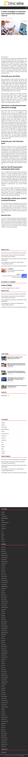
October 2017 (4, 742)
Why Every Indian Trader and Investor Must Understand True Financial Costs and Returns (16, 365)
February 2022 (4, 646)
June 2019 (3, 711)
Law (2, 442)
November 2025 (4, 557)
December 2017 (4, 737)
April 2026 (3, 549)
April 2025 (3, 572)
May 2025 (3, 570)
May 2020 (3, 690)
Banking (3, 422)
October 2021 (4, 655)
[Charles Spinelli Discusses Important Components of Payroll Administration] (4, 374)
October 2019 (4, 704)
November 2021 (4, 653)
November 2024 (4, 582)
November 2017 (4, 740)
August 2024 (3, 588)
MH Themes (22, 755)
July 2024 (3, 590)
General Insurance (5, 433)
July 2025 (3, 565)
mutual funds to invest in (16, 146)
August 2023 (3, 609)
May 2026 (3, 547)
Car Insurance (4, 427)
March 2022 (3, 644)
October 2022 (4, 630)
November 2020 (4, 677)
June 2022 (3, 638)
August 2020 (3, 684)
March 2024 (3, 594)
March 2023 (3, 619)
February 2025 (4, 576)
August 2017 (3, 746)
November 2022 (4, 628)
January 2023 (3, 623)
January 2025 (3, 578)
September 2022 (4, 632)
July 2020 (3, 686)
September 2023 (4, 607)
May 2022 (3, 640)
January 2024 (3, 599)
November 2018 (4, 717)
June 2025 (3, 567)
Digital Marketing (4, 429)
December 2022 (4, 626)
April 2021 (3, 667)
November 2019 (4, 702)
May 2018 (3, 729)
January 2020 (3, 698)
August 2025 (3, 563)
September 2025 (4, 561)
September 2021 (4, 657)
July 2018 (3, 725)
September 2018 (4, 721)
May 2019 (3, 713)
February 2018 (4, 733)
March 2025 (3, 574)
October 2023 (4, 605)
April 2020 (3, 692)
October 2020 (4, 679)
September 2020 (4, 682)
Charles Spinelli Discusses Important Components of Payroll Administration (16, 372)
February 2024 (4, 597)
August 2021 (3, 659)
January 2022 (3, 648)
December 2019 (4, 700)
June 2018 (3, 727)
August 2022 (3, 634)
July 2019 (3, 708)
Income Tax (3, 435)
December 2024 (4, 580)
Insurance (3, 438)
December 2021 (4, 650)
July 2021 (3, 661)
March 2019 (3, 715)
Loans (2, 444)
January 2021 (3, 673)
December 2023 (4, 601)
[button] (26, 8)
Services (3, 451)
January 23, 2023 (5, 18)
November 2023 (4, 603)
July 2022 (3, 636)
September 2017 (4, 744)
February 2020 (4, 696)
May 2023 (3, 615)
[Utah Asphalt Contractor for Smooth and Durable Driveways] (4, 388)
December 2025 (4, 555)
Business (3, 425)
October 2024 (4, 584)
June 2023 (3, 613)
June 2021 (3, 663)
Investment (3, 440)
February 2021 (4, 671)
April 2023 (3, 617)
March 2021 (3, 669)
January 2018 (3, 735)
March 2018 (3, 731)
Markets (3, 446)
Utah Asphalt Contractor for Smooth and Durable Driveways (14, 266)
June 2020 (3, 688)
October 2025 (4, 559)
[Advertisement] (14, 45)
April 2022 (3, 642)
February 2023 (4, 621)
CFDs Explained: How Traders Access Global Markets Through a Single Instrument (16, 379)
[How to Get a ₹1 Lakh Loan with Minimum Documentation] (4, 359)
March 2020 (3, 694)
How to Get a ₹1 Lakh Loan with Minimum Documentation (13, 253)
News (2, 448)
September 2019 (4, 706)
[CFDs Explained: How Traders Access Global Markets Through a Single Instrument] (4, 380)
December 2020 (4, 675)
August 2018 (3, 723)
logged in (9, 288)
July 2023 (3, 611)
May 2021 (3, 665)
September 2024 (4, 586)
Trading (2, 453)
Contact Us (3, 752)
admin (12, 18)
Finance (3, 431)
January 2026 (3, 553)
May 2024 (3, 592)
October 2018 (4, 719)
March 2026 (3, 551)
